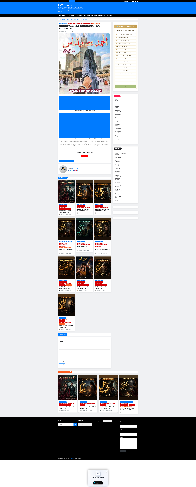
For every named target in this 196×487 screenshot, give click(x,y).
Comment (61, 341)
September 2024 (118, 131)
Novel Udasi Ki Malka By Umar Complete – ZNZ (66, 326)
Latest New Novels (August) (122, 61)
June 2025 (116, 118)
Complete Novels (70, 15)
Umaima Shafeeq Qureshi (120, 192)
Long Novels (94, 15)
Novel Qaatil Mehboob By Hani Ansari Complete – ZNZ (102, 210)
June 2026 (116, 102)
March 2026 (117, 106)
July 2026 (116, 100)
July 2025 (116, 117)
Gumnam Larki (117, 168)
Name (60, 351)
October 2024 (117, 129)
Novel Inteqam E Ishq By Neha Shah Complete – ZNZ (66, 211)
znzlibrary (63, 31)
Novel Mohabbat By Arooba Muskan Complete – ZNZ (65, 287)
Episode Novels (118, 165)
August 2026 (117, 99)
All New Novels (101, 15)
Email (60, 356)
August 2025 (117, 116)
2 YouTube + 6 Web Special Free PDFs (124, 79)
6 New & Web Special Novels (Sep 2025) (124, 73)
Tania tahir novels (118, 190)
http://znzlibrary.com (76, 168)
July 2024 (116, 134)
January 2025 (117, 125)
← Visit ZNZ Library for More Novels (125, 86)
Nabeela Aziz (117, 178)
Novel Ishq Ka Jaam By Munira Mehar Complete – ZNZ (66, 250)
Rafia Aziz (116, 183)
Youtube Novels (78, 15)
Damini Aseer (117, 160)
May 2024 (116, 136)
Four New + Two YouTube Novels (123, 43)
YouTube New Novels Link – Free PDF (124, 40)
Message (121, 437)
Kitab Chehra (117, 171)
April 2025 (117, 121)
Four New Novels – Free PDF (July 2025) (124, 37)
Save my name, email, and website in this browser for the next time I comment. (76, 361)
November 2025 (118, 111)
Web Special (109, 15)
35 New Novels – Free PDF (122, 58)
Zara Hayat (117, 199)
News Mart (73, 458)
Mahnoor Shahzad (118, 174)
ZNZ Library (65, 5)
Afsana (116, 151)
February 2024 (117, 140)
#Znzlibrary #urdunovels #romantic (67, 160)
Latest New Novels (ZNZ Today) (123, 67)
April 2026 (117, 104)
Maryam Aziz (117, 175)
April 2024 (117, 138)
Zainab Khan (117, 197)
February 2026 (117, 107)
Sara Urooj (117, 187)
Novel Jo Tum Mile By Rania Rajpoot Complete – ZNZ (83, 210)
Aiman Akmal (117, 154)
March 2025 (117, 122)
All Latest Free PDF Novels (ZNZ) (123, 70)
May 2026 (116, 103)
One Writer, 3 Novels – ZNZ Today (123, 46)
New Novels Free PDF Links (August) (124, 52)
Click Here (84, 155)
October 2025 (117, 113)
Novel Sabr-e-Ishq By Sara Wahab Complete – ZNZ (83, 247)
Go (75, 424)
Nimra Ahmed (117, 181)
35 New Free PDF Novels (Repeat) (123, 82)
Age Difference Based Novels (120, 153)
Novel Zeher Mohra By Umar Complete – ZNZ (101, 287)
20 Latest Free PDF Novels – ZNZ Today (124, 76)
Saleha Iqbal (117, 186)
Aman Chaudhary (118, 157)
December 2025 (118, 110)
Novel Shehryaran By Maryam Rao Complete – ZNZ (84, 287)
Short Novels (87, 15)
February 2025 (117, 124)
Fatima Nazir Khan (118, 167)
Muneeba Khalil (118, 176)
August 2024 (117, 132)
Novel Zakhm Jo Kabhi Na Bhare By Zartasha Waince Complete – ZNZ (102, 249)
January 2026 (117, 109)
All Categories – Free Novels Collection (124, 64)
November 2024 (118, 128)
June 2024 (116, 135)
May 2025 (116, 120)
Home (60, 19)
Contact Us (123, 451)
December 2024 (118, 127)
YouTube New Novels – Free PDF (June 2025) (125, 34)
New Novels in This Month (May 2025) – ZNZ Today (125, 31)
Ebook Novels (117, 164)
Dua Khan (116, 163)
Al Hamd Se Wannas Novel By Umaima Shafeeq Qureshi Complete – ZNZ (75, 19)
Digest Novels (62, 15)
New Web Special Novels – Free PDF (124, 55)
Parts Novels (117, 182)
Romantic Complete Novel (120, 185)
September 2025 (118, 114)
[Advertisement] (85, 103)
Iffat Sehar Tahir (118, 169)
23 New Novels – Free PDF (122, 49)
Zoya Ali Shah (117, 200)
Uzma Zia (116, 193)
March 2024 (117, 139)
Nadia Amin (117, 179)
